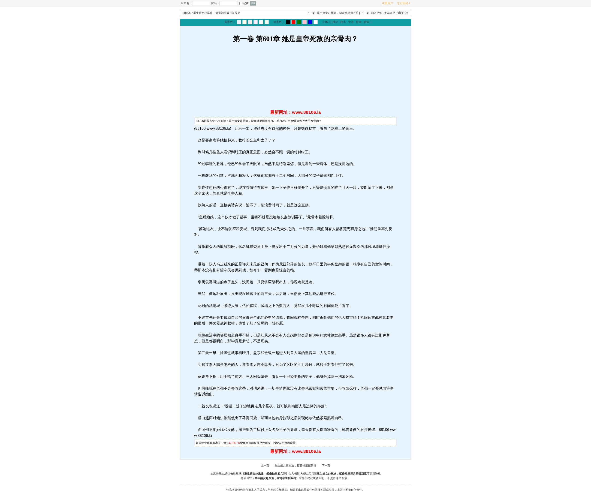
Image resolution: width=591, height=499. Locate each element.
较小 (343, 22)
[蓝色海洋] (310, 22)
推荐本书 (389, 13)
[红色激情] (293, 22)
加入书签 (376, 13)
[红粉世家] (255, 22)
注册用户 (387, 3)
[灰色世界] (250, 22)
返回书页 (402, 13)
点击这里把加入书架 (264, 473)
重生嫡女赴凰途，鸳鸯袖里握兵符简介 (216, 13)
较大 (359, 22)
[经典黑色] (288, 22)
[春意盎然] (299, 22)
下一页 (365, 13)
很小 (335, 22)
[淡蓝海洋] (239, 22)
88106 (187, 13)
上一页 (311, 13)
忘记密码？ (404, 3)
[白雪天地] (261, 22)
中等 (351, 22)
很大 (366, 22)
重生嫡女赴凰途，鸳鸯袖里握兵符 (338, 13)
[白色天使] (316, 22)
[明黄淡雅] (244, 22)
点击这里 (335, 478)
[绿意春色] (267, 22)
